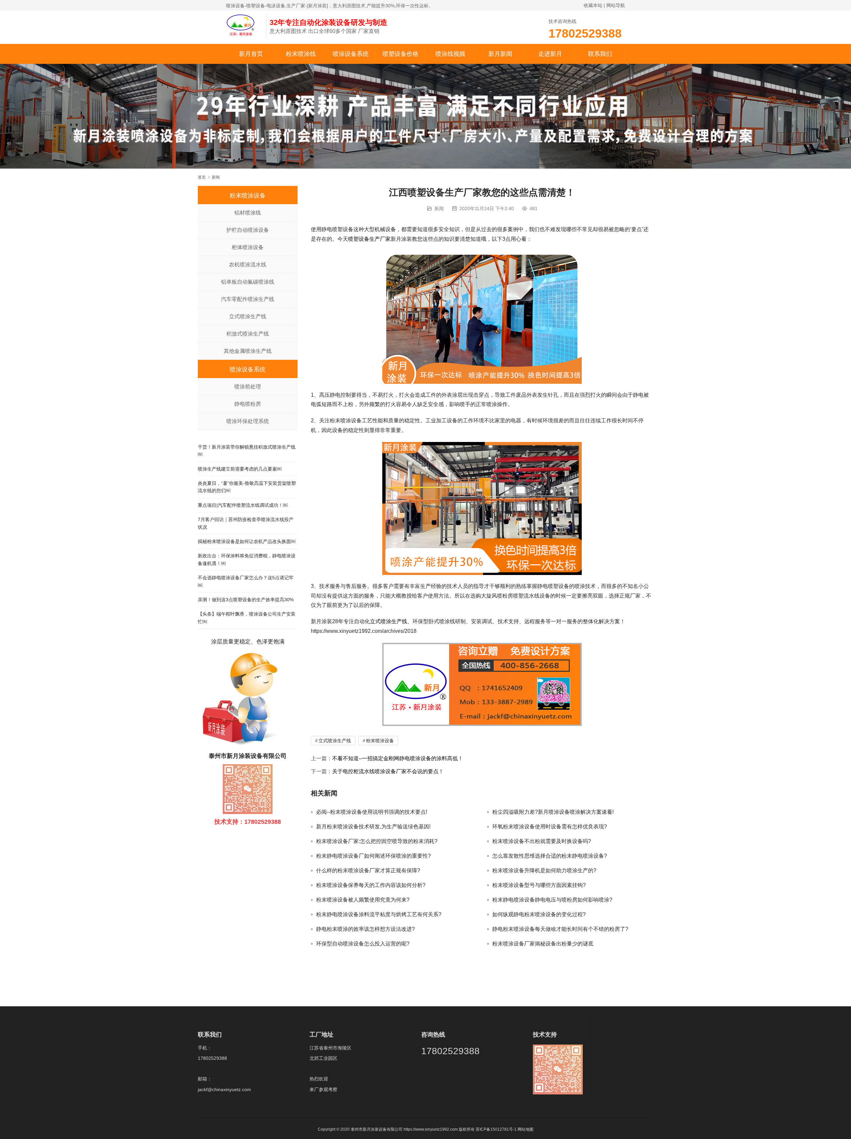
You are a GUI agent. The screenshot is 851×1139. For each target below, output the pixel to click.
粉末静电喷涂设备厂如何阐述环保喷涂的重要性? (373, 856)
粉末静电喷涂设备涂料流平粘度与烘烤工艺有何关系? (378, 914)
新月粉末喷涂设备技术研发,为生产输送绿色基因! (373, 826)
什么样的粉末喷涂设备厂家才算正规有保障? (368, 870)
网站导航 (615, 5)
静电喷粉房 (247, 404)
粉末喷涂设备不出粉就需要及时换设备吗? (541, 841)
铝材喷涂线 (247, 212)
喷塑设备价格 (401, 54)
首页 (202, 177)
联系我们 (600, 54)
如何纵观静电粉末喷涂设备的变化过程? (539, 914)
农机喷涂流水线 (247, 264)
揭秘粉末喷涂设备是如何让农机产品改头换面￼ (247, 541)
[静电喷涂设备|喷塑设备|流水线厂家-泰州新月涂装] (242, 24)
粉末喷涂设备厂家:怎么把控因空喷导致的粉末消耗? (376, 841)
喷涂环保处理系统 (247, 421)
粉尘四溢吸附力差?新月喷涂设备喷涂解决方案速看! (553, 812)
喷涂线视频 (450, 54)
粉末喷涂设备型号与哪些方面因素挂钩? (539, 885)
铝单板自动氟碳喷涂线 (247, 282)
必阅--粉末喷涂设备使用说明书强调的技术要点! (371, 812)
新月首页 (251, 54)
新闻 (439, 208)
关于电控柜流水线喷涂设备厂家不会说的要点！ (388, 771)
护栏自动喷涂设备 (247, 230)
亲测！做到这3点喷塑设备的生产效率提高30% (246, 599)
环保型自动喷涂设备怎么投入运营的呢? (363, 943)
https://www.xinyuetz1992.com (431, 1129)
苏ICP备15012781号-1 (497, 1129)
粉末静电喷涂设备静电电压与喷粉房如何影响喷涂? (552, 900)
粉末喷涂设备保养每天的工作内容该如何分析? (371, 885)
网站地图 (526, 1129)
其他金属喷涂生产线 (248, 351)
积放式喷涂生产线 (247, 334)
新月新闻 (500, 54)
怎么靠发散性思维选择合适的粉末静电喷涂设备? (549, 856)
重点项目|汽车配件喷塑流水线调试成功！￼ (243, 505)
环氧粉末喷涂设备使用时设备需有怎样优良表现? (549, 826)
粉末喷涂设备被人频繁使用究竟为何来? (363, 900)
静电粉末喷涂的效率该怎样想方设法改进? (365, 929)
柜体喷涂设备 (248, 247)
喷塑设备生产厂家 (369, 239)
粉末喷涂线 (301, 54)
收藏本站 (593, 5)
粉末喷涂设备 (380, 740)
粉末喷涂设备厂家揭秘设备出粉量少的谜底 (542, 943)
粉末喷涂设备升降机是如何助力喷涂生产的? (544, 870)
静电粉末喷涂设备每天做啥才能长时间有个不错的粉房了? (560, 929)
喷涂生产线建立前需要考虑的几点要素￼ (240, 469)
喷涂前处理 (247, 386)
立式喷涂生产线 (388, 621)
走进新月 (550, 54)
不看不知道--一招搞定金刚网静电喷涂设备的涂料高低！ (397, 758)
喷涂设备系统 (351, 54)
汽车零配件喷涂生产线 (247, 299)
